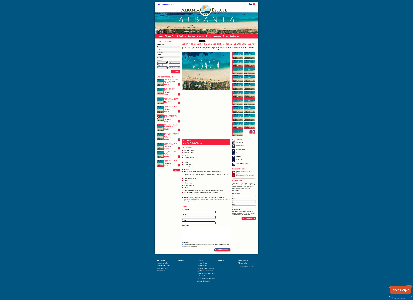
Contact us (234, 36)
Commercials (161, 265)
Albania (200, 36)
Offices (208, 36)
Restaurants (161, 271)
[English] (250, 4)
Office (166, 268)
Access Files (247, 218)
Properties (161, 260)
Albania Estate (205, 10)
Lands (168, 265)
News (225, 36)
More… (176, 170)
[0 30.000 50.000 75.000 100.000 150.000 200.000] (162, 67)
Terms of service (243, 260)
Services (191, 36)
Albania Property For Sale (175, 36)
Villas (167, 263)
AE (248, 266)
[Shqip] (254, 4)
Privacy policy (243, 263)
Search (175, 72)
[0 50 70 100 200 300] (162, 62)
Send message (221, 250)
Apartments (160, 263)
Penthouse (160, 268)
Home (160, 36)
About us (217, 36)
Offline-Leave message (398, 298)
